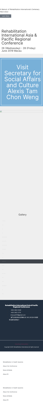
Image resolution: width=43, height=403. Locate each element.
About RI (5, 374)
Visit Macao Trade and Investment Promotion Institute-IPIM (3, 273)
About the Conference (10, 366)
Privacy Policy (17, 344)
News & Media (7, 370)
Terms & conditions (24, 344)
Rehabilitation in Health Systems (13, 362)
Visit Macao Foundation (3, 269)
